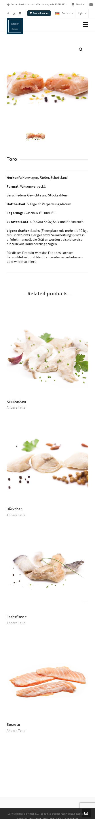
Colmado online (41, 13)
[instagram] (21, 13)
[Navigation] (85, 24)
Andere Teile (16, 407)
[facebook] (9, 13)
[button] (81, 50)
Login (80, 13)
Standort (80, 4)
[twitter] (15, 13)
